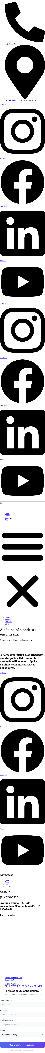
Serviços (8, 516)
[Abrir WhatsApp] (39, 1047)
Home (7, 514)
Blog (7, 520)
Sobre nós (8, 518)
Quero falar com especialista (22, 1045)
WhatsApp (4, 1010)
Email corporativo (6, 1020)
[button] (22, 568)
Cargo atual (4, 1030)
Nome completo (6, 1000)
